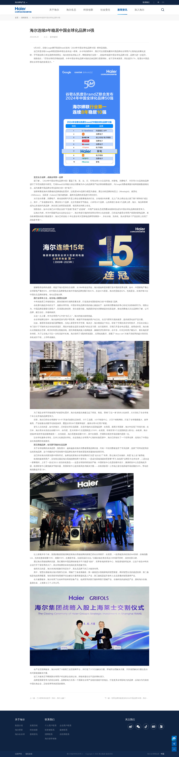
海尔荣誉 (19, 730)
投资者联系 (50, 730)
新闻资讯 (24, 18)
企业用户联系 (65, 725)
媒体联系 (63, 730)
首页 (16, 18)
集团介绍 (19, 725)
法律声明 (18, 754)
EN (163, 2)
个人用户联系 (51, 725)
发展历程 (34, 725)
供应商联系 (64, 734)
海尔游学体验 (51, 739)
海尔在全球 (20, 734)
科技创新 (34, 730)
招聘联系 (49, 734)
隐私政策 (29, 754)
